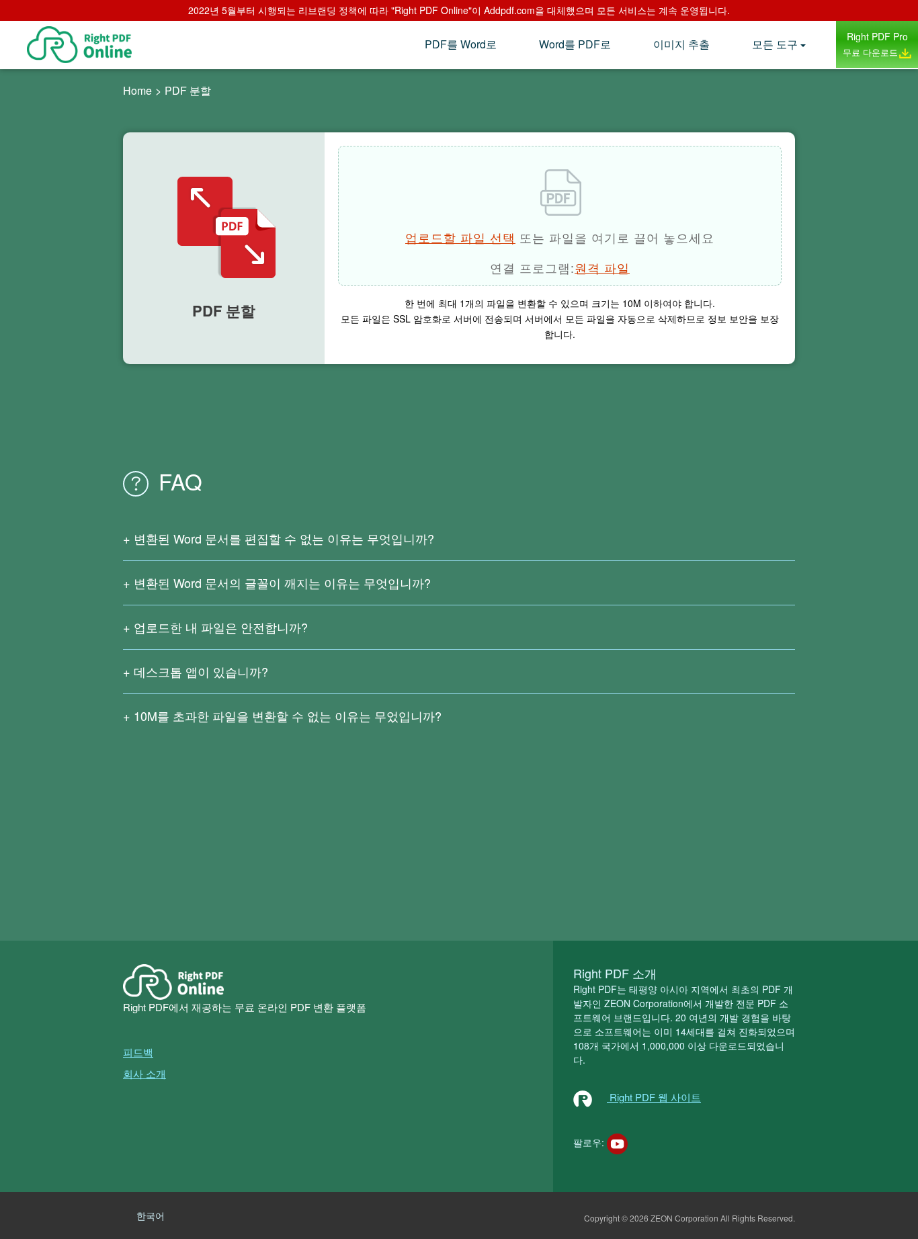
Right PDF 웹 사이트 (654, 1097)
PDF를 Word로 (461, 44)
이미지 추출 (681, 44)
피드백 (138, 1052)
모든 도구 (775, 44)
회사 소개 (144, 1073)
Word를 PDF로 (575, 44)
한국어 (150, 1215)
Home (137, 90)
